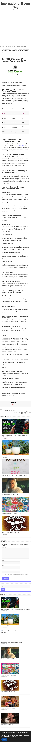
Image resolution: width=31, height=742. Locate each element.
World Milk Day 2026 (7, 456)
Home (2, 46)
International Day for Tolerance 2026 (11, 513)
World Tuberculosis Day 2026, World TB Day (21, 412)
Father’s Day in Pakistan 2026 (7, 724)
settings (14, 736)
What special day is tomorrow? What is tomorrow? (15, 475)
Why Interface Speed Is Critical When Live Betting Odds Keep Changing (15, 609)
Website (3, 570)
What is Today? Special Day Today (10, 532)
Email (3, 565)
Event (6, 46)
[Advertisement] (15, 28)
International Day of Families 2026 (8, 708)
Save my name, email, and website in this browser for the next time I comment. (15, 575)
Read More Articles (6, 398)
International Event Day (15, 5)
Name (3, 560)
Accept (4, 739)
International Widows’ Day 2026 (10, 494)
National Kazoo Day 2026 (9, 410)
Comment (4, 547)
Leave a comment (11, 54)
